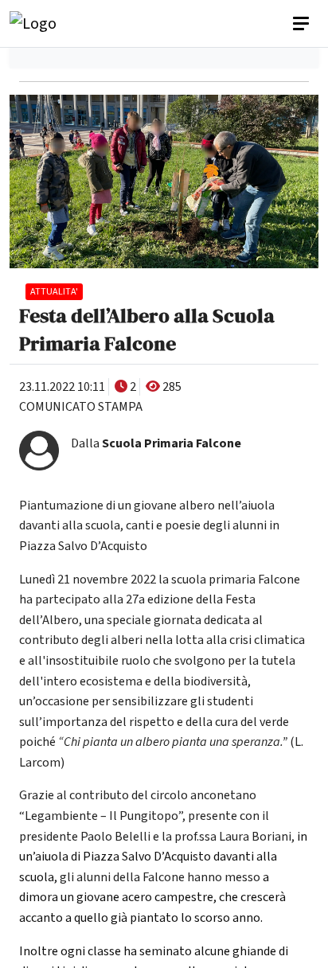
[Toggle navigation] (302, 24)
